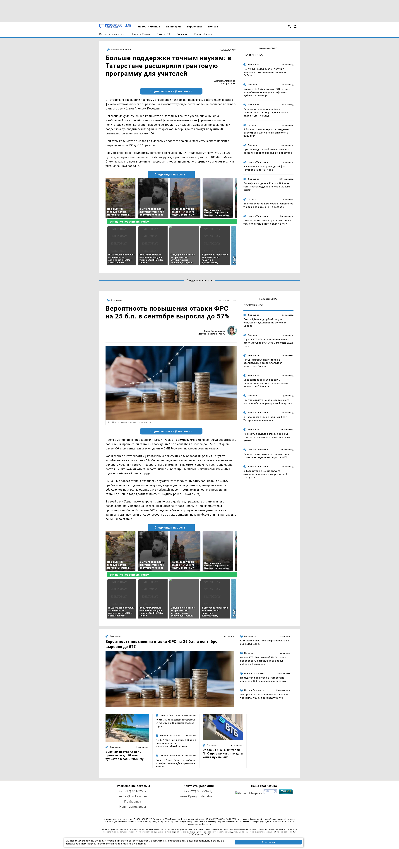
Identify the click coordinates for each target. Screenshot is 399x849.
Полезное (252, 84)
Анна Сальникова (215, 331)
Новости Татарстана (121, 50)
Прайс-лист (132, 801)
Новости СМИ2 (268, 48)
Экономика (253, 64)
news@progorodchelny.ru (198, 796)
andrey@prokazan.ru (133, 796)
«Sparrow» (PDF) (202, 834)
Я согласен (268, 842)
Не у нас (252, 125)
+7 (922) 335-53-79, (198, 791)
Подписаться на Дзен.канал (171, 91)
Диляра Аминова (225, 80)
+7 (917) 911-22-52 (132, 791)
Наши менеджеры (132, 806)
